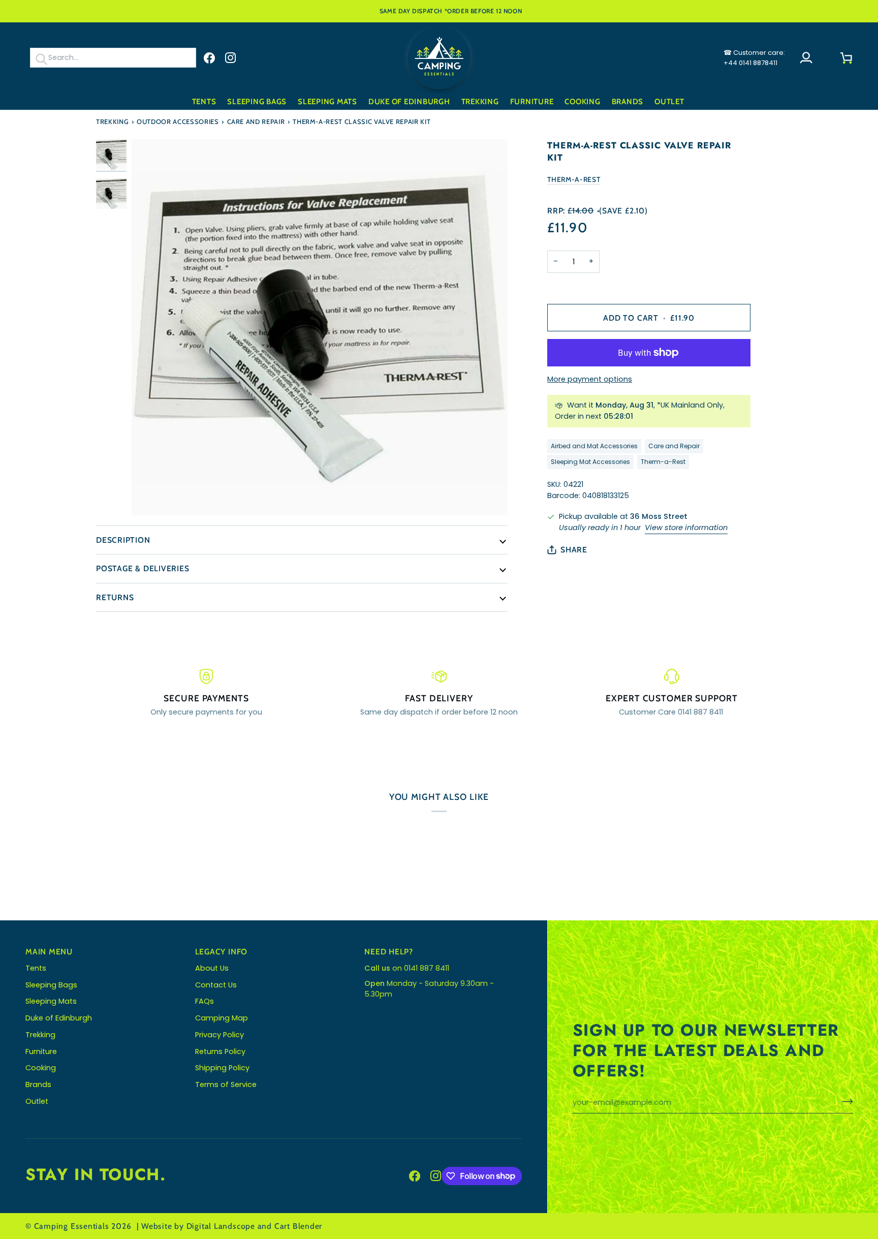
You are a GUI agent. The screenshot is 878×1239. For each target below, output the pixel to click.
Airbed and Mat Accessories (594, 446)
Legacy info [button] (221, 951)
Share (573, 549)
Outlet (36, 1101)
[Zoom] (320, 327)
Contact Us (216, 985)
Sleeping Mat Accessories (590, 461)
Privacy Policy (219, 1035)
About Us (212, 968)
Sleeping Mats (51, 1001)
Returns (115, 597)
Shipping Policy (222, 1068)
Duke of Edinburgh (58, 1018)
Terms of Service (226, 1084)
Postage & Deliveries (143, 568)
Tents (35, 968)
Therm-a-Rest (573, 179)
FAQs (204, 1001)
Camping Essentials (71, 1226)
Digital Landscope (220, 1226)
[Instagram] (230, 58)
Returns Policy (220, 1051)
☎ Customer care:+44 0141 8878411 (754, 58)
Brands (38, 1084)
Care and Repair (256, 121)
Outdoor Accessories (177, 121)
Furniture (41, 1051)
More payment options (589, 379)
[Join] (844, 1101)
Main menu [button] (49, 951)
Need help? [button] (388, 951)
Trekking (112, 121)
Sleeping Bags (51, 985)
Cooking (40, 1068)
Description (123, 540)
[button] (204, 102)
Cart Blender (298, 1226)
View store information (686, 527)
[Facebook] (209, 58)
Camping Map (221, 1018)
